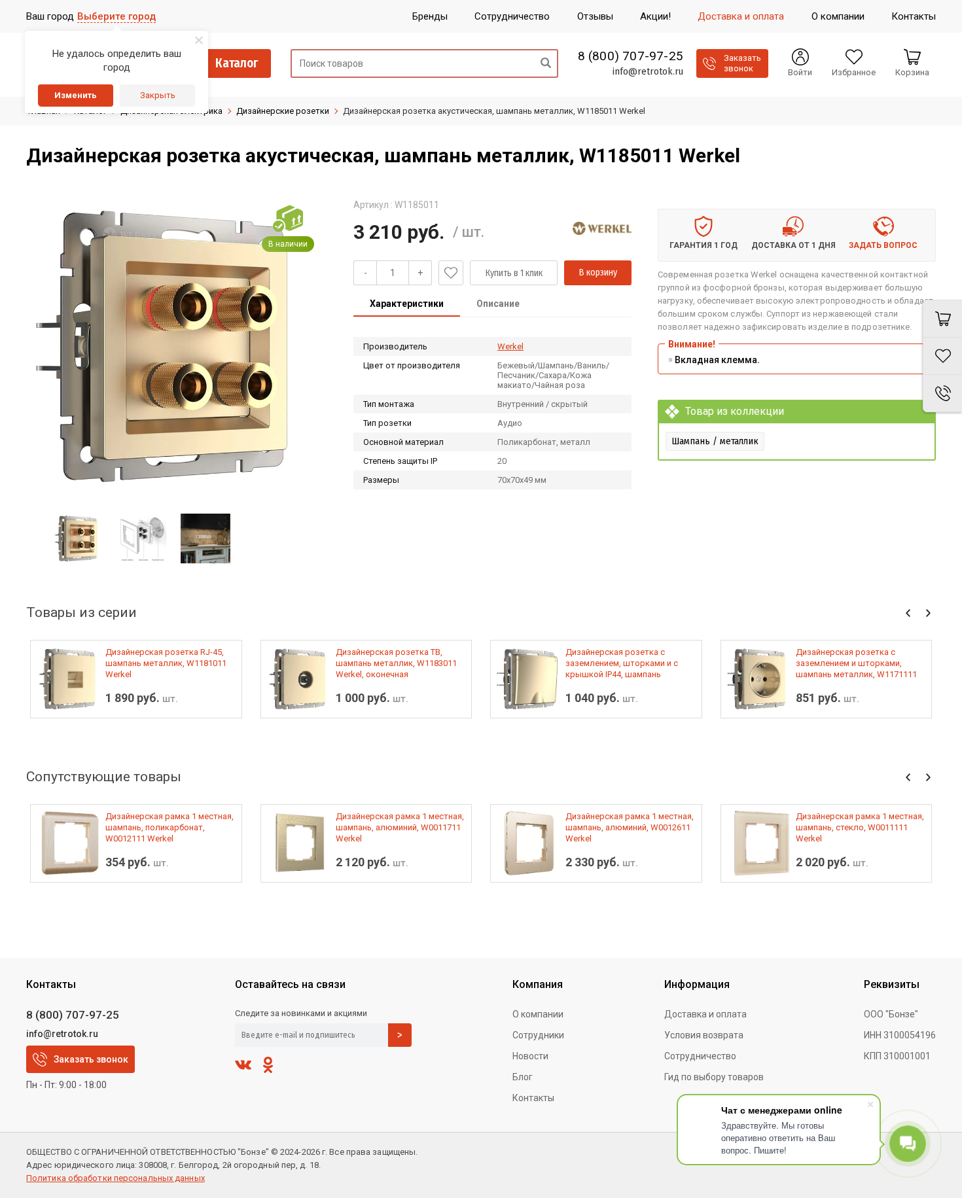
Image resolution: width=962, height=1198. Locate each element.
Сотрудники (538, 1035)
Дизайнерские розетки (282, 111)
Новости (530, 1056)
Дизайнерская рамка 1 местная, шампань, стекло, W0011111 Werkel (860, 827)
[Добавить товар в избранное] (450, 272)
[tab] (406, 305)
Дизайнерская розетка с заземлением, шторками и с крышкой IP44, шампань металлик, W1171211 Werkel (621, 663)
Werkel (510, 346)
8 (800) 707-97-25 (630, 56)
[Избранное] (942, 356)
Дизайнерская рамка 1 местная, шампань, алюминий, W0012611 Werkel (629, 827)
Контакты (533, 1098)
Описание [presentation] (498, 303)
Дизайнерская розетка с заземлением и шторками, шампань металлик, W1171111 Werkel (856, 663)
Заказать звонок (91, 1059)
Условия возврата (703, 1035)
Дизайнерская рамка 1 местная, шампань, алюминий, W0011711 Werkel (400, 827)
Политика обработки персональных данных (115, 1178)
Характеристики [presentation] (407, 303)
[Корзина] (942, 319)
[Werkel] (602, 228)
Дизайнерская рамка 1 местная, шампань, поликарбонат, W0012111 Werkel (169, 827)
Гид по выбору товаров (714, 1077)
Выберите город (116, 16)
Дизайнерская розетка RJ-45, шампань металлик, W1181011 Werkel (165, 663)
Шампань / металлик (714, 441)
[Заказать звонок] (942, 393)
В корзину (598, 272)
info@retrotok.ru (647, 71)
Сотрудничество (700, 1056)
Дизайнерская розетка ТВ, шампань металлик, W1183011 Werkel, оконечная (396, 663)
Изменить (75, 95)
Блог (522, 1077)
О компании (537, 1014)
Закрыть (157, 95)
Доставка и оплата (705, 1014)
